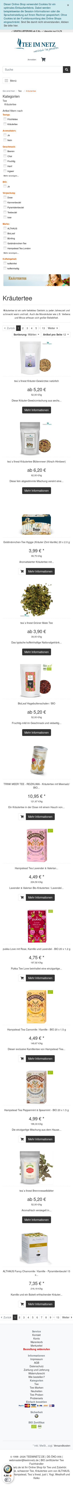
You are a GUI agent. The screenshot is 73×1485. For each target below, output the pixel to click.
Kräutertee (10, 104)
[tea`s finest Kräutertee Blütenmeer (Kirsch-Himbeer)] (36, 439)
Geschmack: (9, 146)
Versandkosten (62, 1445)
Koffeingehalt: (10, 258)
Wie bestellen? (36, 1377)
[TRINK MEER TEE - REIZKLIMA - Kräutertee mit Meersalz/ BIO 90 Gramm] (36, 761)
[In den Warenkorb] (22, 571)
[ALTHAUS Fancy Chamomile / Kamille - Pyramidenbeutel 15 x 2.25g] (36, 1248)
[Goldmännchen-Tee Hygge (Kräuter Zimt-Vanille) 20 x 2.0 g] (36, 519)
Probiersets (36, 1398)
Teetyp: (6, 114)
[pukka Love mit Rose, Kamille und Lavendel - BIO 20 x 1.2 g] (36, 926)
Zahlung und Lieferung (36, 1370)
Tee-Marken (36, 1387)
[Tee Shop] (36, 45)
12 (55, 334)
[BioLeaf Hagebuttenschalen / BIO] (36, 680)
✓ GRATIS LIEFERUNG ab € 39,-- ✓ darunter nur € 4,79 (36, 31)
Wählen (25, 334)
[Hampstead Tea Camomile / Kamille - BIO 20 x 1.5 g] (36, 1007)
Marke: (6, 223)
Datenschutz (37, 1366)
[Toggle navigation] (6, 80)
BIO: (5, 181)
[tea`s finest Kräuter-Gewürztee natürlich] (36, 358)
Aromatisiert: (9, 130)
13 (43, 328)
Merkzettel (36, 1345)
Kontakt (36, 1335)
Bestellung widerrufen (36, 1349)
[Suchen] (66, 69)
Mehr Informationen (36, 410)
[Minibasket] (43, 59)
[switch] (8, 1480)
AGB (36, 1362)
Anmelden (32, 59)
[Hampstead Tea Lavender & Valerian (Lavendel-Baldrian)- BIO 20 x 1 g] (36, 845)
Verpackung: (9, 192)
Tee (5, 100)
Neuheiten (36, 1391)
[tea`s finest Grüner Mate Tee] (36, 600)
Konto (36, 1338)
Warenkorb (36, 1342)
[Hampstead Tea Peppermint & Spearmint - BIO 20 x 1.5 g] (36, 1087)
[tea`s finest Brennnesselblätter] (36, 1168)
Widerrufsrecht (36, 1373)
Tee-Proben (36, 1394)
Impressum (36, 1359)
